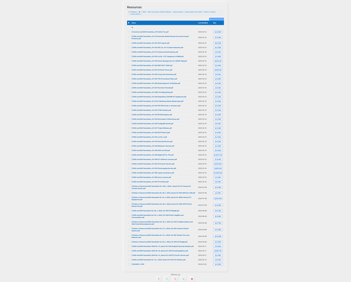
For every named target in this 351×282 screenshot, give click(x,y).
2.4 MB (218, 47)
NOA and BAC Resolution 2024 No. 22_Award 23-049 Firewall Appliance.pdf (160, 251)
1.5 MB (218, 83)
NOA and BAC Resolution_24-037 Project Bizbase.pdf (152, 128)
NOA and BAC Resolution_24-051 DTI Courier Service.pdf (153, 164)
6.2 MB (218, 43)
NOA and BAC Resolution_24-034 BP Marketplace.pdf (152, 115)
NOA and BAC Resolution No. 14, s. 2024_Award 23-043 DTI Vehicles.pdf (159, 260)
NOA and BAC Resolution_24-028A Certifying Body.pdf (153, 92)
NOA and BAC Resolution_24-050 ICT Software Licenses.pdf (155, 159)
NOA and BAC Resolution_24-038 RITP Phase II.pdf (151, 132)
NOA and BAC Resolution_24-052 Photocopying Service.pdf (154, 168)
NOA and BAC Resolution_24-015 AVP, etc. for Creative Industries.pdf (158, 47)
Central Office (135, 14)
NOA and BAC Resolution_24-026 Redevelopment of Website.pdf (156, 83)
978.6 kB (218, 164)
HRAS (144, 12)
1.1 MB (219, 52)
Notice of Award (209, 12)
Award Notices (178, 12)
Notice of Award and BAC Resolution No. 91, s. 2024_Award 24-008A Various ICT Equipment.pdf (161, 198)
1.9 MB (218, 246)
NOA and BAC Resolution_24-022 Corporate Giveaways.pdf (154, 74)
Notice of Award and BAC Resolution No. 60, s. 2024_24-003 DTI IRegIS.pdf (160, 242)
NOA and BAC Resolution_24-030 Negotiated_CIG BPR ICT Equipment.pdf (159, 97)
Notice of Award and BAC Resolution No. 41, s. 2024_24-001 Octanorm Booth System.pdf (160, 230)
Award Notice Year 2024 (193, 12)
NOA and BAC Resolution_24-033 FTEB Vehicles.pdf (152, 110)
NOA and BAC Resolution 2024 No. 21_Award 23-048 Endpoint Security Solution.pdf (163, 246)
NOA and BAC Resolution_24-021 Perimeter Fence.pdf (152, 70)
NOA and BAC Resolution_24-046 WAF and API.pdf (151, 150)
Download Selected (217, 19)
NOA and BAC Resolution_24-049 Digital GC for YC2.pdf (153, 155)
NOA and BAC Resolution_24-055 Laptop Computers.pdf (153, 173)
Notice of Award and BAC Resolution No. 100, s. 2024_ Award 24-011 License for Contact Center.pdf (161, 187)
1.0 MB (218, 105)
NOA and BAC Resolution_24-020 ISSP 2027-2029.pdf (152, 65)
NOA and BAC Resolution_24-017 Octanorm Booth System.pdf (155, 52)
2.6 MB (218, 32)
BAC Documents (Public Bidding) (159, 12)
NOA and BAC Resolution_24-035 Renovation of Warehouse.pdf (156, 119)
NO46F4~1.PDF (138, 264)
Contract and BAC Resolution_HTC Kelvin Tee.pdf (151, 32)
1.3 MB (218, 37)
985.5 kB (218, 168)
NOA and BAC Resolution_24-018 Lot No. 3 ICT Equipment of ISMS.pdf (158, 56)
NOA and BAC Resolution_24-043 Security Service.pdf (152, 141)
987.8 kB (218, 70)
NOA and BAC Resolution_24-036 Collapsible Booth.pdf (153, 123)
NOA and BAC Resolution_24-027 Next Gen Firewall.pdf (153, 88)
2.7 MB (218, 223)
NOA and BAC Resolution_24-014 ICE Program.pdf (151, 43)
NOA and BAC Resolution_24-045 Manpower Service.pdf (153, 146)
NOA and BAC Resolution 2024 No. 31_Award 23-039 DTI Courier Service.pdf (161, 255)
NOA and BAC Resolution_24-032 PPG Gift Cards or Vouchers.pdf (156, 106)
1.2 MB (218, 119)
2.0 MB (218, 236)
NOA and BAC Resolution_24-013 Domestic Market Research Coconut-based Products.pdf (160, 37)
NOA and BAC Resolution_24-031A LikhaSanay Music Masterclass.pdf (158, 101)
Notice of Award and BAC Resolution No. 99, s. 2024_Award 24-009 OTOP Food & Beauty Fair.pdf (162, 205)
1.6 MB (218, 79)
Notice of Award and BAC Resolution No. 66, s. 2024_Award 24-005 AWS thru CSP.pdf (164, 193)
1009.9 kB (218, 173)
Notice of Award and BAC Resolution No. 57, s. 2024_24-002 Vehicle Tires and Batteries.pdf (160, 236)
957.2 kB (218, 61)
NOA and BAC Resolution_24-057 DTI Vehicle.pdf (151, 182)
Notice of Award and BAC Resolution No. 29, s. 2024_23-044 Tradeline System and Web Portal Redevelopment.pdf (162, 223)
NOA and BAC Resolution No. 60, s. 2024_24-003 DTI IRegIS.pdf (156, 211)
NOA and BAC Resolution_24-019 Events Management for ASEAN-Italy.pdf (160, 61)
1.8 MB (218, 65)
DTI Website (133, 12)
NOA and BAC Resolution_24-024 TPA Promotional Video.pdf (155, 79)
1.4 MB (218, 56)
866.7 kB (218, 251)
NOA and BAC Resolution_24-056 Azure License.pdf (152, 177)
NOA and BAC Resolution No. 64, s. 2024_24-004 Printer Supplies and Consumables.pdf (158, 216)
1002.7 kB (218, 155)
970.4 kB (218, 198)
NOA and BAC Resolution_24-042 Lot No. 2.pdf (150, 137)
